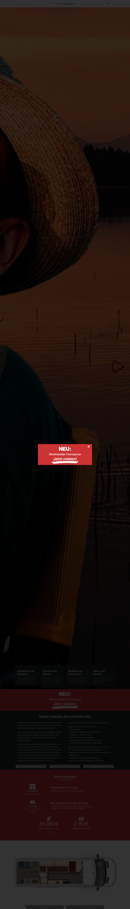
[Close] (88, 446)
